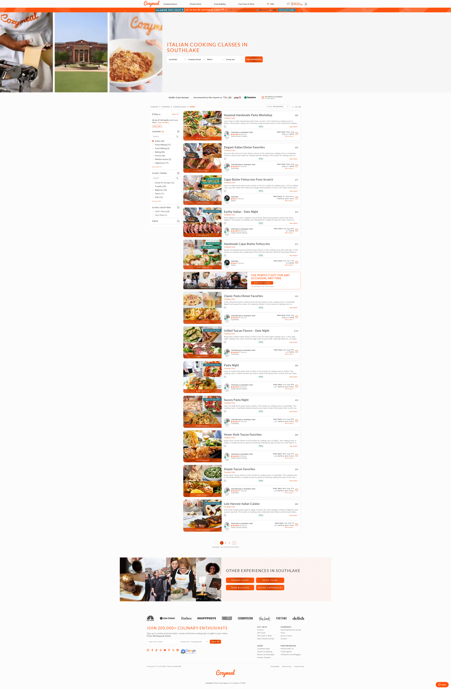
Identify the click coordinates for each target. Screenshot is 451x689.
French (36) (160, 156)
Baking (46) (160, 152)
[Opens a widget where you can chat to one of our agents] (442, 685)
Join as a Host (286, 636)
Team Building (220, 4)
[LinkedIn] (177, 650)
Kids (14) (159, 197)
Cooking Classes (170, 4)
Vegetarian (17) (161, 163)
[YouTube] (165, 650)
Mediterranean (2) (163, 159)
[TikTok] (156, 650)
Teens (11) (159, 194)
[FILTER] (165, 131)
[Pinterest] (169, 650)
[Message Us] (289, 4)
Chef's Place (162, 211)
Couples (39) (160, 186)
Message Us (294, 3)
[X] (173, 650)
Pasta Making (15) (163, 145)
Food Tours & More (246, 4)
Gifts (272, 4)
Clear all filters (163, 122)
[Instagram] (148, 650)
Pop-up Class (213, 179)
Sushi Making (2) (162, 148)
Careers (284, 639)
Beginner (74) (161, 190)
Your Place (161, 215)
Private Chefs (195, 4)
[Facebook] (152, 650)
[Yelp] (160, 650)
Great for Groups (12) (164, 183)
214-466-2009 (298, 5)
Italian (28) (159, 141)
